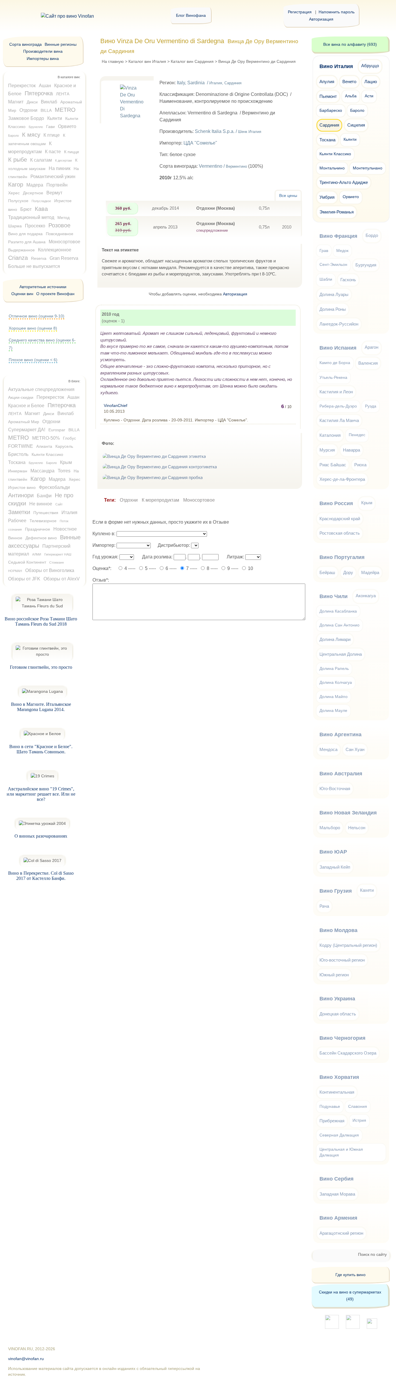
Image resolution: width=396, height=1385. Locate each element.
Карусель (64, 446)
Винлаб (49, 101)
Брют (26, 209)
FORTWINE (20, 446)
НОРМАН (15, 571)
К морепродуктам (160, 500)
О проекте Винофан (55, 293)
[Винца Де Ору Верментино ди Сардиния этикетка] (155, 456)
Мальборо (329, 827)
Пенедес (357, 435)
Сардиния (329, 125)
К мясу (31, 134)
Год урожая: (105, 556)
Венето (349, 81)
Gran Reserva (64, 258)
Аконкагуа (366, 595)
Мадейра (370, 572)
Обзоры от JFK (24, 578)
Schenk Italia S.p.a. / (228, 131)
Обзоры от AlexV (61, 578)
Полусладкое (41, 201)
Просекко (35, 225)
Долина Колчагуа (335, 682)
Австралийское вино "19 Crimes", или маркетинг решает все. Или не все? (41, 794)
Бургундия (365, 264)
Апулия (326, 81)
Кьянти (54, 118)
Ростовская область (339, 533)
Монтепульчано (367, 168)
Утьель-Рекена (333, 377)
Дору (348, 572)
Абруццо (370, 65)
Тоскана (17, 462)
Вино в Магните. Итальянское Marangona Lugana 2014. (41, 707)
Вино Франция (338, 236)
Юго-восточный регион (342, 960)
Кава (41, 209)
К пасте (53, 151)
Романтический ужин (52, 176)
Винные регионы (61, 44)
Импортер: (103, 545)
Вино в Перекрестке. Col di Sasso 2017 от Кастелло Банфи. (41, 876)
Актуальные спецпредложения (41, 389)
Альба (351, 96)
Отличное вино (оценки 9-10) (36, 316)
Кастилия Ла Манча (339, 420)
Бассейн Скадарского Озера (347, 1052)
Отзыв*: (100, 580)
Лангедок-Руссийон (338, 323)
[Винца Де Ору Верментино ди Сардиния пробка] (153, 477)
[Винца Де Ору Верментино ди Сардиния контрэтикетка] (160, 466)
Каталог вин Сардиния (192, 61)
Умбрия (327, 197)
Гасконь (348, 279)
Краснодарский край (339, 518)
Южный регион (334, 974)
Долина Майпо (333, 697)
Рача (324, 906)
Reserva (38, 258)
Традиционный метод (31, 217)
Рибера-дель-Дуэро (338, 406)
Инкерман (17, 471)
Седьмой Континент (27, 562)
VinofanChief (115, 405)
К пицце (71, 151)
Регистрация (300, 12)
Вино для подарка (25, 233)
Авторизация (321, 19)
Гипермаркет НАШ (57, 554)
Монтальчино (332, 168)
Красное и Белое (26, 405)
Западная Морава (337, 1194)
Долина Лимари (334, 639)
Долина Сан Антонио (339, 625)
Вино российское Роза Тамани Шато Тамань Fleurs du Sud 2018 (41, 621)
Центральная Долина (340, 654)
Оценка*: (101, 568)
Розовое (59, 225)
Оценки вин (22, 293)
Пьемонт (328, 96)
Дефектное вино (41, 538)
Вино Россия (336, 503)
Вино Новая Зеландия (348, 813)
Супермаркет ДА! (26, 429)
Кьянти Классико (47, 454)
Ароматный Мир (23, 421)
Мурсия (327, 449)
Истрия (359, 1120)
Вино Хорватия (339, 1077)
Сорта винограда (25, 44)
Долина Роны (332, 309)
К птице (51, 135)
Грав (323, 251)
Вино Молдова (338, 930)
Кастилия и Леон (336, 391)
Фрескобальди (54, 487)
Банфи (44, 495)
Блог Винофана (191, 15)
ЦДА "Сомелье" (200, 142)
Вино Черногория (342, 1038)
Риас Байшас (332, 464)
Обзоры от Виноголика (49, 570)
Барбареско (330, 110)
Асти (369, 96)
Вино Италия (336, 66)
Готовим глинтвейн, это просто (41, 667)
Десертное (33, 193)
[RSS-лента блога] (372, 1327)
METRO (65, 110)
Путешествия (45, 512)
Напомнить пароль (337, 12)
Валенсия (368, 363)
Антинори (21, 495)
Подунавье (329, 1106)
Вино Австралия (340, 773)
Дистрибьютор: (174, 545)
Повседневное (59, 233)
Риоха (360, 464)
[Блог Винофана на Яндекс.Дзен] (353, 1327)
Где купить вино (350, 1274)
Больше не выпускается (34, 266)
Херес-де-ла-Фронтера (342, 479)
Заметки (19, 512)
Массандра (42, 470)
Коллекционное (54, 249)
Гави (50, 126)
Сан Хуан (355, 749)
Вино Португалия (342, 557)
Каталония (330, 435)
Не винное (40, 503)
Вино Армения (338, 1218)
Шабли (325, 279)
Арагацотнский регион (341, 1233)
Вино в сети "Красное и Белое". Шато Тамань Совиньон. (40, 749)
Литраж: (235, 556)
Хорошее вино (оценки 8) (33, 328)
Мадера (34, 184)
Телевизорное (43, 520)
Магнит (15, 101)
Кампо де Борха (334, 363)
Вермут (54, 192)
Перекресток (22, 85)
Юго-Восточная (334, 788)
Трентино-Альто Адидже (343, 182)
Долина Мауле (333, 710)
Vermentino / (223, 166)
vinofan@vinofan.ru (26, 1359)
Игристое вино (22, 487)
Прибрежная (331, 1120)
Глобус (69, 438)
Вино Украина (337, 999)
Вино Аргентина (340, 734)
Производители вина (43, 51)
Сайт (59, 504)
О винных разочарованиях (40, 836)
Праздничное (37, 529)
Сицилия (356, 125)
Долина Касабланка (338, 611)
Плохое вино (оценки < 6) (33, 359)
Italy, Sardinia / (209, 82)
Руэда (370, 406)
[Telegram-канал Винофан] (332, 1327)
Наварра (351, 449)
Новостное (65, 529)
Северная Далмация (339, 1135)
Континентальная (336, 1092)
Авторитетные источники (42, 286)
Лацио (370, 81)
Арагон (371, 347)
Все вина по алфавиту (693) (350, 44)
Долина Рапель (334, 668)
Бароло (13, 135)
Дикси (32, 102)
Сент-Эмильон (333, 264)
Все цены (288, 195)
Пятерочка (39, 93)
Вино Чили (333, 596)
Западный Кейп (334, 867)
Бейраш (327, 572)
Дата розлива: (157, 556)
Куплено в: (103, 533)
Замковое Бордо (26, 118)
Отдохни (129, 500)
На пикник (59, 168)
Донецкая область (337, 1013)
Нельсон (356, 827)
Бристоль (18, 454)
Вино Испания (338, 348)
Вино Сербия (336, 1179)
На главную (113, 61)
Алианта (44, 446)
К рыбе (17, 159)
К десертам (63, 160)
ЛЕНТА (62, 94)
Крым (66, 462)
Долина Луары (333, 294)
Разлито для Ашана (27, 242)
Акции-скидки (20, 397)
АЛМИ (36, 554)
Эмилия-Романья (336, 211)
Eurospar (56, 429)
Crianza (18, 258)
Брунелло (36, 127)
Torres (64, 470)
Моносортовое (199, 500)
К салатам (41, 160)
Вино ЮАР (333, 852)
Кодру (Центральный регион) (348, 945)
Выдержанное (21, 250)
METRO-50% (46, 438)
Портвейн (57, 184)
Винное (15, 538)
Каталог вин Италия (147, 61)
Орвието (67, 126)
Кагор (15, 184)
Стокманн (56, 562)
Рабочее (17, 520)
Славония (357, 1106)
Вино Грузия (335, 891)
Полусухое (18, 200)
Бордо (372, 235)
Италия (69, 512)
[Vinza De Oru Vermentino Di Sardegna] (128, 130)
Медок (342, 251)
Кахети (367, 890)
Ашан (45, 85)
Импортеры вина (43, 58)
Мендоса (328, 749)
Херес (14, 193)
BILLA (46, 110)
